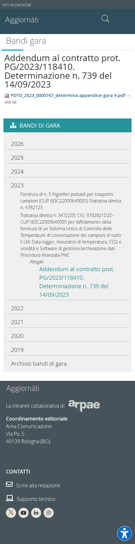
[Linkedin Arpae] (36, 512)
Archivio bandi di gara (39, 363)
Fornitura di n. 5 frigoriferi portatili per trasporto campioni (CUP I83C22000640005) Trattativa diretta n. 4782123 (70, 200)
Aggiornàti (22, 19)
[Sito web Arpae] (84, 405)
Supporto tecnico (35, 498)
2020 (17, 336)
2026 (17, 143)
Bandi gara (26, 40)
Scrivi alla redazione (37, 485)
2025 (17, 157)
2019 (17, 349)
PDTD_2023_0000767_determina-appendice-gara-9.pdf (68, 95)
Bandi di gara (39, 125)
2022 (17, 308)
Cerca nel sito (105, 19)
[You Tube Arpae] (24, 512)
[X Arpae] (11, 512)
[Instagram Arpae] (49, 512)
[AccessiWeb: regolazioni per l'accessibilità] (124, 533)
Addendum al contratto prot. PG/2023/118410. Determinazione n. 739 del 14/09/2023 (77, 281)
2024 (17, 171)
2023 (17, 185)
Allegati (37, 262)
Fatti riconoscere (16, 5)
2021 (17, 322)
